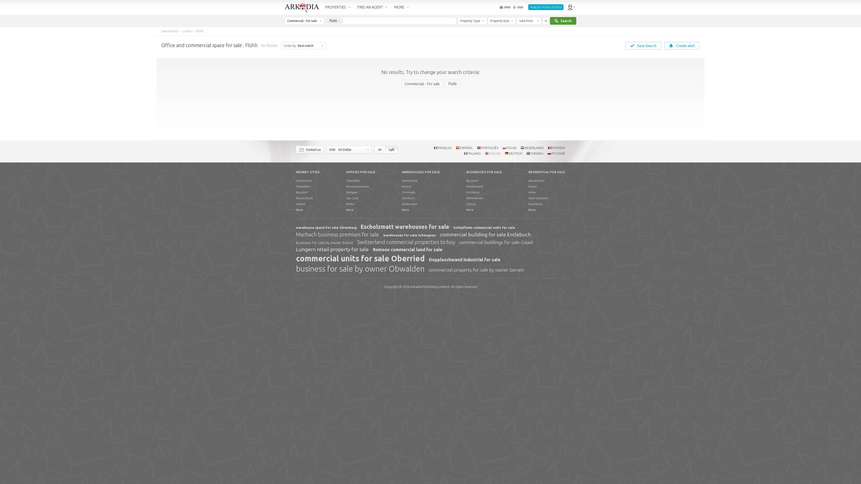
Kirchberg (472, 192)
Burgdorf (302, 192)
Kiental (300, 203)
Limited (429, 287)
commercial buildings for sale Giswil (496, 242)
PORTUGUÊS (489, 148)
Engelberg (535, 203)
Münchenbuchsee (357, 186)
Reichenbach (304, 198)
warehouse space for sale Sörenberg (326, 227)
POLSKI (511, 148)
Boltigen (351, 192)
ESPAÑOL (466, 148)
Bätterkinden (475, 198)
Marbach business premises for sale (337, 234)
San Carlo (352, 198)
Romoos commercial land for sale (407, 249)
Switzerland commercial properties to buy (406, 242)
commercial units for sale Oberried (360, 258)
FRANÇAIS (445, 148)
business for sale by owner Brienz (324, 242)
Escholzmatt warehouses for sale (405, 227)
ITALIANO (474, 153)
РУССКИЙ (558, 153)
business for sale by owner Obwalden (360, 268)
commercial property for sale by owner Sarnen (476, 269)
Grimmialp (408, 192)
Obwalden (303, 186)
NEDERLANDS (534, 148)
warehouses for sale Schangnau (409, 235)
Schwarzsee (409, 203)
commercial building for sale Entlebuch (485, 234)
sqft (391, 149)
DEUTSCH (515, 153)
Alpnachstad (536, 180)
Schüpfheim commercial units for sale (484, 227)
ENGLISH (495, 153)
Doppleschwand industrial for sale (464, 259)
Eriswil (532, 186)
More (299, 209)
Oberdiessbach (538, 198)
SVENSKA (537, 153)
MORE (399, 7)
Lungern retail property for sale (332, 249)
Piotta (350, 203)
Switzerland (303, 180)
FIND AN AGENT (370, 7)
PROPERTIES (335, 7)
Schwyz (471, 203)
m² (380, 149)
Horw (532, 192)
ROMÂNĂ (558, 148)
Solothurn (408, 198)
